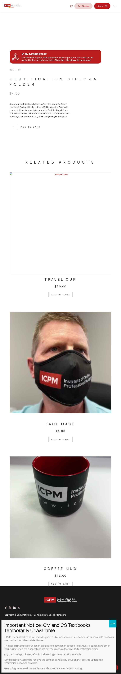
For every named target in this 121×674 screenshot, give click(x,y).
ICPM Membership (34, 54)
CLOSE (112, 623)
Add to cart (31, 126)
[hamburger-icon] (115, 6)
